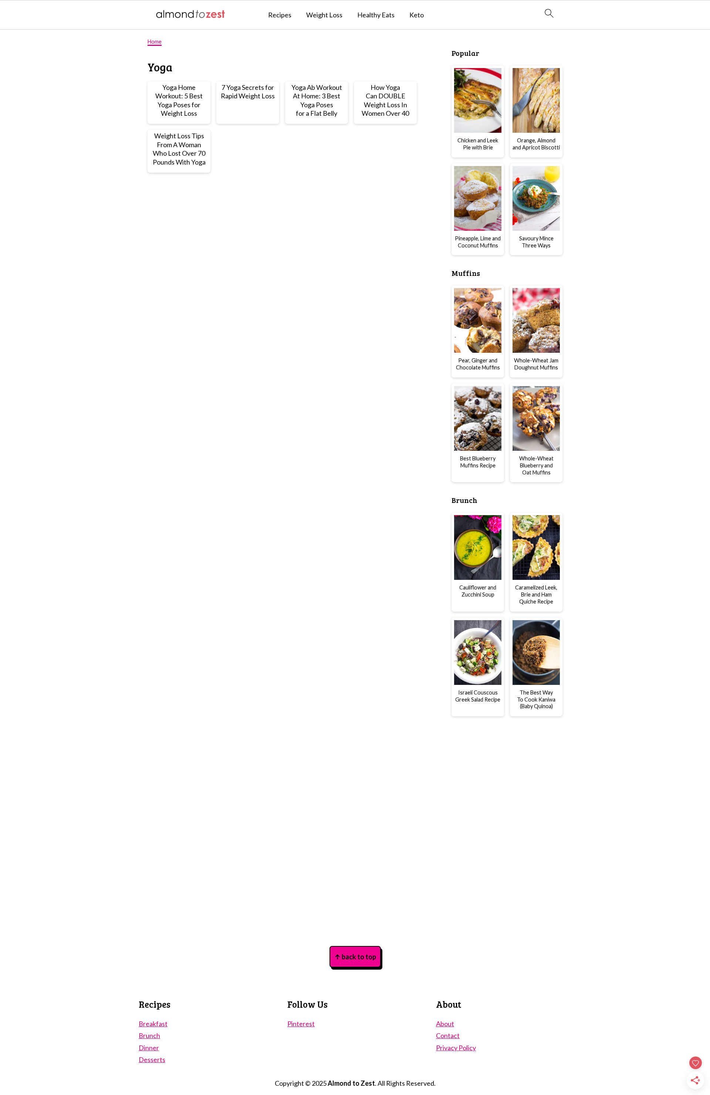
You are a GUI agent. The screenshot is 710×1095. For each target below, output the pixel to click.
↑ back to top (355, 957)
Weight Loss (324, 15)
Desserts (152, 1059)
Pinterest (301, 1024)
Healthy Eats (376, 15)
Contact (448, 1035)
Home (155, 41)
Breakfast (153, 1024)
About (445, 1024)
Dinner (149, 1048)
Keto (416, 15)
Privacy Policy (456, 1048)
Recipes (279, 15)
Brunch (149, 1035)
